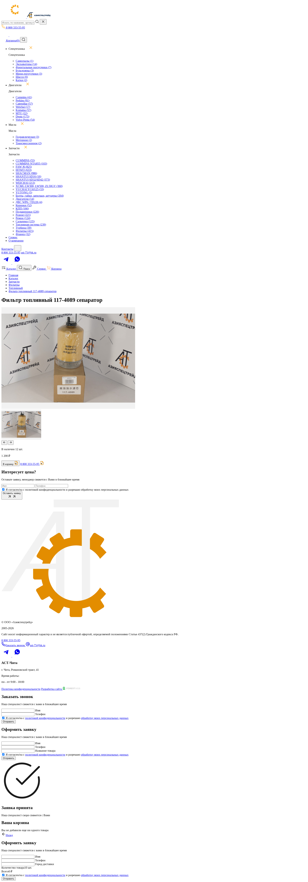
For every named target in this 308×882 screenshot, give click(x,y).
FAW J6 (24, 166)
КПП (22, 208)
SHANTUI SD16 (28, 176)
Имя (37, 710)
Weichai (23, 106)
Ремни (23, 218)
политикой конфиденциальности (45, 718)
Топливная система (31, 224)
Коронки (24, 205)
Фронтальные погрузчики (33, 67)
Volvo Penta (25, 119)
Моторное (24, 140)
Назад (9, 835)
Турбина (23, 227)
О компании (16, 240)
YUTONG (24, 192)
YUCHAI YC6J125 (30, 189)
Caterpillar (24, 103)
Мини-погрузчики (29, 73)
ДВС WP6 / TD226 (29, 202)
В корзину (8, 464)
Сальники (25, 221)
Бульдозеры (25, 70)
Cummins (24, 97)
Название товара (45, 750)
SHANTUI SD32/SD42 (33, 179)
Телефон (40, 714)
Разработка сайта (52, 689)
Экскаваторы (26, 64)
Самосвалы (24, 60)
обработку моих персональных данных (105, 718)
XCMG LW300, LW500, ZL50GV (39, 186)
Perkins (22, 100)
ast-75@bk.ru (28, 252)
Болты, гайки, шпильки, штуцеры (40, 195)
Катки (21, 80)
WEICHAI (25, 182)
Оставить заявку (12, 493)
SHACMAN (26, 173)
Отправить (8, 721)
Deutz (22, 116)
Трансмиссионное (29, 143)
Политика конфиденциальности (20, 689)
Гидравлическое (27, 136)
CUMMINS (25, 160)
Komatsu (23, 110)
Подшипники (27, 211)
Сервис (13, 237)
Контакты (7, 248)
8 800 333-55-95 (10, 252)
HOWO (24, 170)
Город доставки (44, 864)
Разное (23, 214)
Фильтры (25, 230)
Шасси (22, 76)
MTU (21, 113)
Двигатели (25, 198)
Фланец (23, 234)
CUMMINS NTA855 (31, 163)
